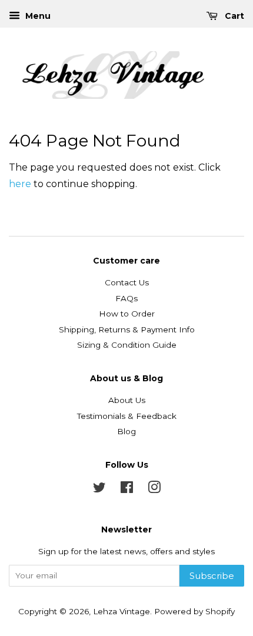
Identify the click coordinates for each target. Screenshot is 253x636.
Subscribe (211, 575)
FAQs (126, 298)
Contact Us (127, 282)
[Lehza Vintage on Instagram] (154, 489)
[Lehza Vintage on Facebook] (127, 489)
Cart (233, 16)
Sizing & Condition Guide (127, 344)
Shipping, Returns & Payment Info (127, 329)
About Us (126, 400)
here (20, 183)
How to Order (127, 313)
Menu (37, 16)
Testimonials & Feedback (127, 416)
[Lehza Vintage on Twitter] (99, 489)
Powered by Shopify (194, 611)
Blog (126, 431)
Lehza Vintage (121, 611)
